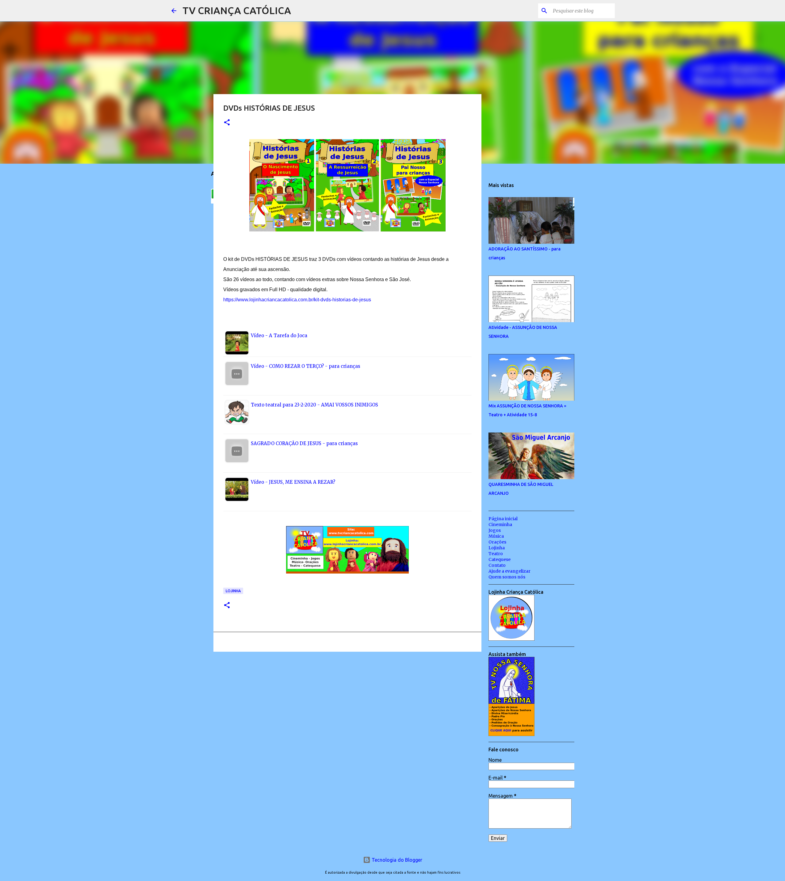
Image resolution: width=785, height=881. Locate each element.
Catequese (499, 559)
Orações (497, 542)
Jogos (494, 530)
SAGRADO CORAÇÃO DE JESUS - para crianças (304, 443)
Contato (497, 565)
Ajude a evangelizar (509, 571)
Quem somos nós (506, 577)
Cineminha (500, 524)
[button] (227, 123)
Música (496, 536)
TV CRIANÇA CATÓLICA (236, 10)
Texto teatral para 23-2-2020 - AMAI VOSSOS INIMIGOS (314, 405)
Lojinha (233, 591)
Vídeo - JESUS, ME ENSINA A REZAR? (293, 482)
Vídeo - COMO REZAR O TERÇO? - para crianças (305, 366)
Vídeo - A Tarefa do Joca (279, 335)
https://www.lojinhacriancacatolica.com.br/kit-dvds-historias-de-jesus (297, 299)
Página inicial (503, 518)
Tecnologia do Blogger (396, 860)
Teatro (495, 553)
